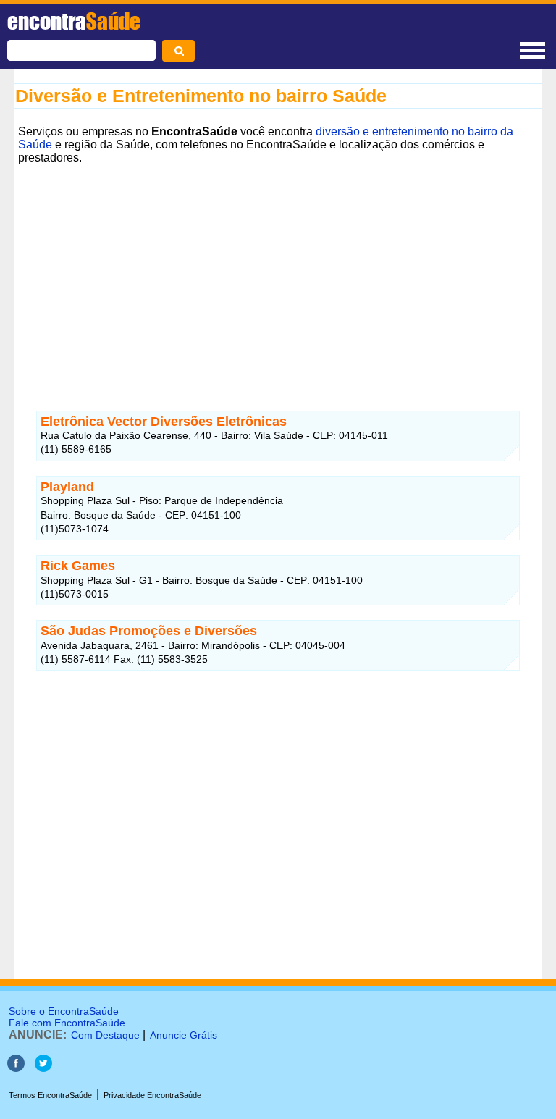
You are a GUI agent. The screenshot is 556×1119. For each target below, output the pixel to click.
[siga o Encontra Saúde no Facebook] (16, 1068)
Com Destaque (105, 1035)
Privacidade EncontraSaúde (152, 1095)
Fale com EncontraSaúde (67, 1022)
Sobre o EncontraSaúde (64, 1011)
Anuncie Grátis (183, 1035)
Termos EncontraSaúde (50, 1095)
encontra (73, 21)
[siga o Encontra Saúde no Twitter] (43, 1068)
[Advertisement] (278, 270)
